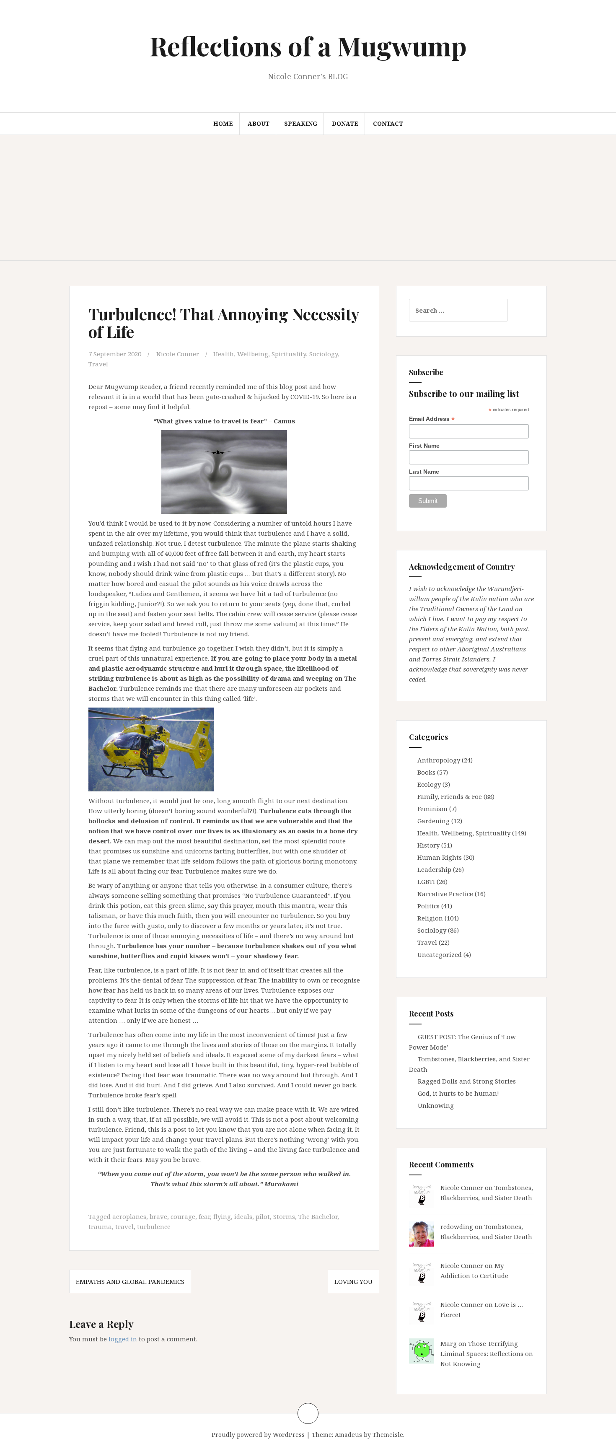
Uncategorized (439, 954)
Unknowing (436, 1105)
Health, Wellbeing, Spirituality (259, 354)
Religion (430, 918)
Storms (284, 1216)
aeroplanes (129, 1216)
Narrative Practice (445, 893)
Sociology (323, 354)
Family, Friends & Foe (449, 796)
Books (426, 772)
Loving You (353, 1281)
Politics (428, 906)
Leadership (434, 869)
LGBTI (426, 881)
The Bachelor (317, 1216)
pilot (263, 1216)
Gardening (433, 821)
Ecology (429, 784)
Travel (98, 364)
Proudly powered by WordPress (258, 1435)
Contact (388, 123)
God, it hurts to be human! (458, 1093)
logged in (123, 1339)
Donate (345, 123)
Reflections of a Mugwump (308, 45)
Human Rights (439, 857)
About (258, 123)
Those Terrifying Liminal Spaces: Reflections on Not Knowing (486, 1353)
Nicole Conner (177, 354)
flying (222, 1216)
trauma (100, 1226)
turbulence (154, 1226)
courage (183, 1216)
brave (158, 1216)
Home (223, 123)
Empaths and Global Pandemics (130, 1281)
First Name (424, 445)
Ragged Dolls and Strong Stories (467, 1081)
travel (124, 1226)
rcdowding (456, 1226)
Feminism (432, 808)
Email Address (432, 419)
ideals (243, 1216)
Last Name (424, 471)
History (428, 845)
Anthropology (438, 760)
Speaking (300, 123)
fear (204, 1216)
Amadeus (348, 1435)
